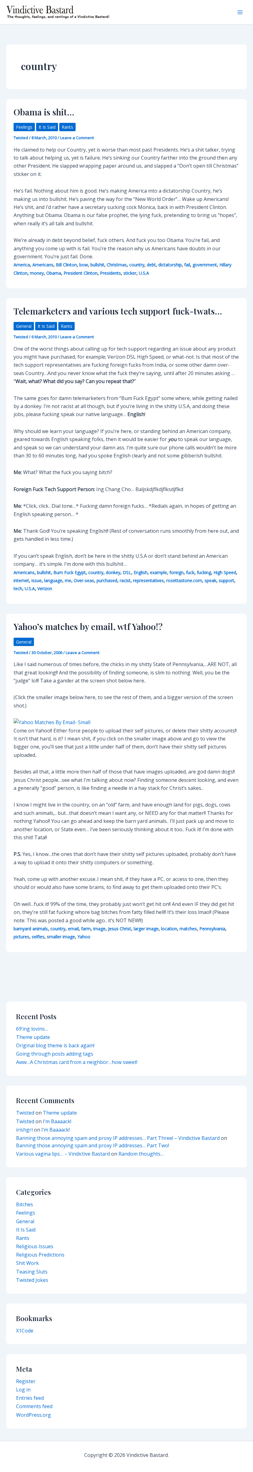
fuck (190, 572)
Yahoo (83, 937)
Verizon (44, 588)
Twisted (25, 1112)
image (99, 929)
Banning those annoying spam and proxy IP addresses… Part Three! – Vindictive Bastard (118, 1138)
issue (36, 580)
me (68, 580)
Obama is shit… (44, 112)
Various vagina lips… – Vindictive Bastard (63, 1153)
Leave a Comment (77, 137)
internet (21, 580)
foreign (176, 572)
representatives (148, 580)
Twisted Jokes (32, 1280)
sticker (129, 273)
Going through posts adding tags (54, 1053)
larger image (146, 929)
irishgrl (24, 1129)
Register (25, 1381)
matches (188, 929)
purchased (107, 580)
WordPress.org (33, 1415)
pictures (21, 937)
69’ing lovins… (32, 1028)
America (22, 265)
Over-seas (84, 580)
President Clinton (80, 273)
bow (83, 265)
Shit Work (27, 1263)
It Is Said (47, 127)
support (226, 580)
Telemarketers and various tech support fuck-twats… (118, 311)
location (169, 929)
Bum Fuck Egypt (69, 572)
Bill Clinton (66, 265)
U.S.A (144, 273)
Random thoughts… (141, 1153)
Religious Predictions (40, 1254)
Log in (23, 1389)
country (136, 265)
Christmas (117, 265)
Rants (67, 127)
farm (86, 929)
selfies (38, 937)
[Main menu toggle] (240, 12)
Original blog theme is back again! (55, 1045)
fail (187, 265)
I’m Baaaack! (57, 1121)
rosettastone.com (184, 580)
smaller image (61, 937)
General (23, 326)
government (205, 265)
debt (151, 265)
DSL (127, 572)
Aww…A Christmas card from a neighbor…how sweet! (76, 1062)
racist (125, 580)
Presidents (110, 273)
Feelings (24, 127)
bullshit (97, 265)
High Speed (225, 572)
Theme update (33, 1037)
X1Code (24, 1330)
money (37, 273)
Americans (42, 265)
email (73, 929)
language (53, 580)
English (140, 572)
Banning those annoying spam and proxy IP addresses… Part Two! (92, 1145)
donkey (113, 572)
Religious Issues (34, 1246)
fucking (204, 572)
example (158, 572)
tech (18, 588)
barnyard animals (31, 929)
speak (210, 580)
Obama (53, 273)
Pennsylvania (212, 929)
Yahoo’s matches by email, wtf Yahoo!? (88, 626)
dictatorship (170, 265)
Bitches (24, 1204)
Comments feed (34, 1406)
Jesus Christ (119, 929)
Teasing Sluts (32, 1271)
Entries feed (30, 1398)
